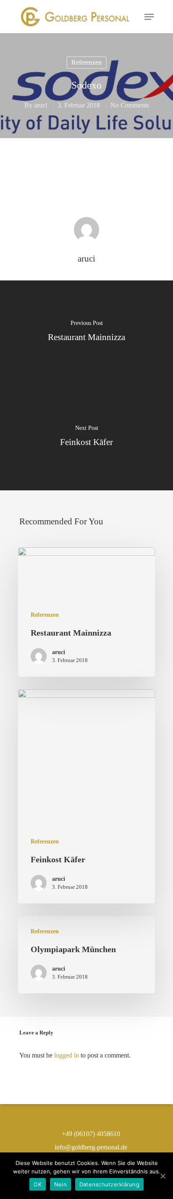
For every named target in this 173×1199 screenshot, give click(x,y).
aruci (40, 105)
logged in (66, 1055)
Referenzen (86, 62)
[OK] (162, 1176)
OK (38, 1184)
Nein (60, 1184)
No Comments (129, 105)
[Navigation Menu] (149, 17)
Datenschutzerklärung (109, 1184)
